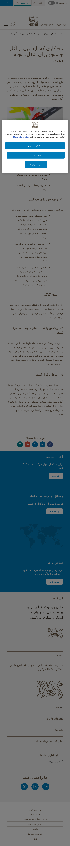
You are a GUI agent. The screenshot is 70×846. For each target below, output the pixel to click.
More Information (21, 137)
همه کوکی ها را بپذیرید (35, 145)
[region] (35, 146)
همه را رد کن (36, 155)
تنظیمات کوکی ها (36, 164)
